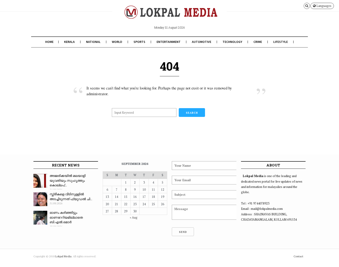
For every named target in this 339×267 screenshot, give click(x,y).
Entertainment (169, 42)
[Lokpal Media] (169, 15)
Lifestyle (280, 42)
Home (49, 42)
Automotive (201, 42)
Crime (257, 42)
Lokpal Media (63, 256)
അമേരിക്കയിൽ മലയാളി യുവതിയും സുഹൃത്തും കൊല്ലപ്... (68, 180)
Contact (298, 256)
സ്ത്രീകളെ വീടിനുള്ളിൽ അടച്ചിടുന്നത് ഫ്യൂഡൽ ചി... (71, 196)
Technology (232, 42)
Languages (323, 6)
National (93, 42)
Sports (139, 42)
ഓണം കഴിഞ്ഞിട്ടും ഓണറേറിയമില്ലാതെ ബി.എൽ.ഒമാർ (66, 217)
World (117, 42)
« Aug (133, 217)
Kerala (69, 42)
